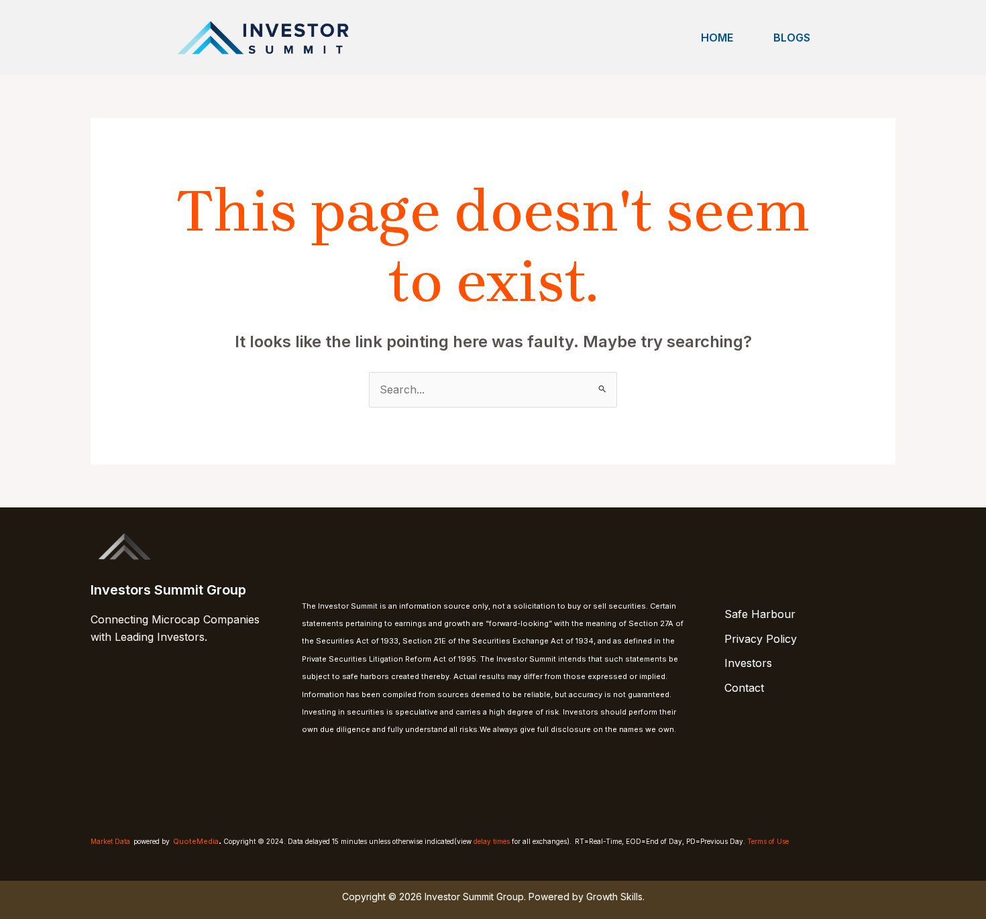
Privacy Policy (760, 639)
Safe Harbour (760, 614)
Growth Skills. (615, 896)
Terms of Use (768, 841)
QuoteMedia (196, 841)
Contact (744, 687)
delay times (492, 841)
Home (717, 37)
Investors (748, 663)
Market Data (110, 841)
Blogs (791, 37)
